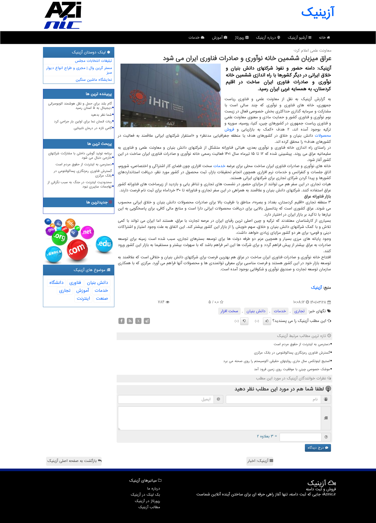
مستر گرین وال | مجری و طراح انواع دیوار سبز (79, 70)
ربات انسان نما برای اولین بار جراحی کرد (83, 121)
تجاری (299, 311)
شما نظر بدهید (101, 114)
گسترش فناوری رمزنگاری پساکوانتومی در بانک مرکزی (292, 352)
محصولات (323, 136)
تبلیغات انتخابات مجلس (93, 61)
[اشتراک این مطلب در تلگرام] (146, 321)
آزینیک (318, 13)
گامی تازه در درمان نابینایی (93, 128)
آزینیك (316, 288)
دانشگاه (56, 282)
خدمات (195, 37)
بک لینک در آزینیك (145, 494)
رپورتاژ (240, 37)
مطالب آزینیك (149, 507)
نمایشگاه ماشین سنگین (94, 80)
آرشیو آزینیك (298, 37)
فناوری (75, 282)
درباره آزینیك (266, 37)
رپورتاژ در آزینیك (147, 501)
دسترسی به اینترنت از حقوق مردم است (302, 344)
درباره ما (153, 488)
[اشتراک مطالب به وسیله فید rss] (130, 321)
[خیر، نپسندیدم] (244, 321)
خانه (323, 37)
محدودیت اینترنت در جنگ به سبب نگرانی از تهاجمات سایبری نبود (80, 184)
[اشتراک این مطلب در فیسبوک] (121, 321)
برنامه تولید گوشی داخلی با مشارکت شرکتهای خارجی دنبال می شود (80, 155)
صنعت (102, 298)
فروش (229, 129)
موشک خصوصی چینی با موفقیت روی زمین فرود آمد (292, 369)
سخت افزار (229, 311)
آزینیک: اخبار (259, 461)
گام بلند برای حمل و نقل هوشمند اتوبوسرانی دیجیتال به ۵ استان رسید (80, 105)
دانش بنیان (256, 311)
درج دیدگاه (316, 447)
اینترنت (83, 298)
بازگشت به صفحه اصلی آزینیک (72, 461)
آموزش (218, 37)
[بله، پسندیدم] (267, 321)
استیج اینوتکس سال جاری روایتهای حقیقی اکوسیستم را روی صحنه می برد (276, 361)
